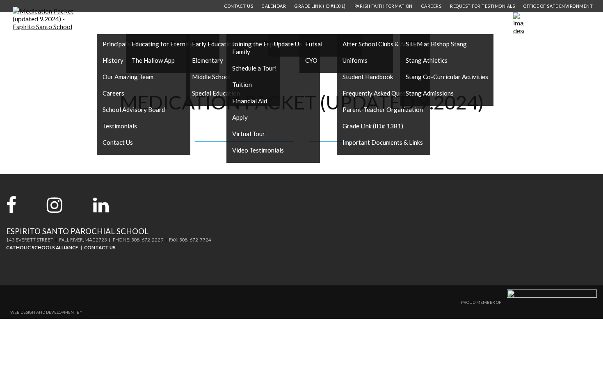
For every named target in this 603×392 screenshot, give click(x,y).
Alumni (284, 24)
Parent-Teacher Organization (383, 109)
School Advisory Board (134, 109)
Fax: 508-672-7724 (190, 239)
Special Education (216, 93)
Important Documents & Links (383, 142)
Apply (240, 117)
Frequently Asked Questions (381, 93)
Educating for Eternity (162, 44)
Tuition (242, 84)
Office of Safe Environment (558, 6)
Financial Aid (249, 101)
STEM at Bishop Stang (436, 44)
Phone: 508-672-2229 (138, 239)
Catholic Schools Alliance (42, 247)
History (113, 60)
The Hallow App (153, 60)
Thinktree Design (102, 312)
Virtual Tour (248, 133)
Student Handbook (368, 76)
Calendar (274, 6)
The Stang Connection (437, 24)
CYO (311, 60)
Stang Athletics (427, 60)
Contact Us (118, 142)
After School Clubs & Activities (384, 44)
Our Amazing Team (128, 76)
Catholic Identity (156, 24)
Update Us (288, 44)
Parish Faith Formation (383, 6)
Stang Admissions (430, 93)
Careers (113, 93)
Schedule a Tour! (254, 68)
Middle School (211, 76)
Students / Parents (368, 24)
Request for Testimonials (482, 6)
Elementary (207, 60)
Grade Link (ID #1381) (320, 6)
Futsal (313, 44)
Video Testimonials (258, 150)
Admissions (247, 24)
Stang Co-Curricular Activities (447, 76)
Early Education (213, 44)
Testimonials (120, 126)
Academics (206, 24)
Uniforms (355, 60)
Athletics (318, 24)
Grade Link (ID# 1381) (373, 126)
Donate (571, 23)
